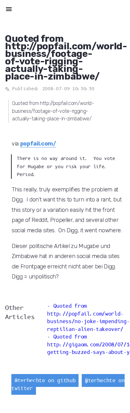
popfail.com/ (38, 143)
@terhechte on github (45, 380)
